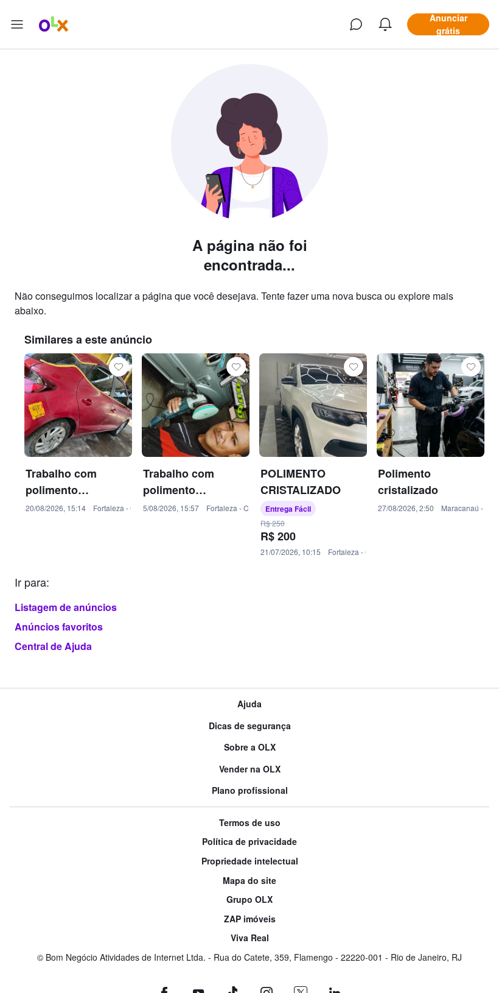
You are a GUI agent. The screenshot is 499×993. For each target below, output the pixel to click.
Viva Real (250, 938)
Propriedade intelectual (249, 861)
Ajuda (249, 704)
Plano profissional (250, 790)
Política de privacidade (249, 841)
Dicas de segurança (250, 726)
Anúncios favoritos (59, 627)
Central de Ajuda (53, 646)
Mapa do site (249, 880)
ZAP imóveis (250, 919)
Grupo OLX (249, 899)
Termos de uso (250, 823)
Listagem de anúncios (66, 607)
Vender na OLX (250, 769)
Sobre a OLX (250, 747)
